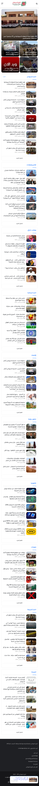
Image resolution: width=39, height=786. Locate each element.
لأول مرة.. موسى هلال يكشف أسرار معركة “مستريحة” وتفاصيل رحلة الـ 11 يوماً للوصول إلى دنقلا (14, 180)
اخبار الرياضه (31, 293)
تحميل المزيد (19, 158)
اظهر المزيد (19, 348)
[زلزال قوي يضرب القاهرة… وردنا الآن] (31, 453)
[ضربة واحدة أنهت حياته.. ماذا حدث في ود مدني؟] (31, 658)
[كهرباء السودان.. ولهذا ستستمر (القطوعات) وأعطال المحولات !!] (31, 246)
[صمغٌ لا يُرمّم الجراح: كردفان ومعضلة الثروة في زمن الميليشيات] (31, 216)
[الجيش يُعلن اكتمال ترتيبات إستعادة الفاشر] (29, 49)
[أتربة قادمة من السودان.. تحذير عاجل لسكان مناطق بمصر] (31, 469)
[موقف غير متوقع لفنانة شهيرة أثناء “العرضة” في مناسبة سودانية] (31, 142)
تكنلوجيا (33, 483)
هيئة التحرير (35, 756)
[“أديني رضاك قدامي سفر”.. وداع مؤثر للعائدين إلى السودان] (31, 571)
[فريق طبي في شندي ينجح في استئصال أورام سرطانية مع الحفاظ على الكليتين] (31, 689)
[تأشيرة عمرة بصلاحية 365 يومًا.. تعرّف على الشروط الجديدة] (31, 587)
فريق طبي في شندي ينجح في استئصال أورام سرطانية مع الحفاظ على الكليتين (14, 689)
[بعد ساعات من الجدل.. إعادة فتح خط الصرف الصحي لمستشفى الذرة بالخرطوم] (31, 699)
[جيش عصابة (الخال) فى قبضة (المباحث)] (31, 238)
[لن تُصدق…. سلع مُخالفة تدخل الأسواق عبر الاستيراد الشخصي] (31, 397)
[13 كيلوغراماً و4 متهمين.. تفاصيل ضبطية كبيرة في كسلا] (31, 641)
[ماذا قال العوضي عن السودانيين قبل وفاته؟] (31, 716)
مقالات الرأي (32, 230)
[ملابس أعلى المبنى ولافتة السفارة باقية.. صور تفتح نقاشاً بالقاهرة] (31, 126)
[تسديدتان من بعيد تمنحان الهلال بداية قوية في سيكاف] (31, 325)
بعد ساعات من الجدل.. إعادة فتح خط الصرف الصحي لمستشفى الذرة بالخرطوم (14, 699)
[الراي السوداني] (19, 3)
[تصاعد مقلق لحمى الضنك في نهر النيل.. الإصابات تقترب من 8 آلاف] (31, 725)
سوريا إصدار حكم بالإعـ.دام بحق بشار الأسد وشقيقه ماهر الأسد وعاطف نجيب (14, 435)
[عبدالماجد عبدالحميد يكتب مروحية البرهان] (31, 254)
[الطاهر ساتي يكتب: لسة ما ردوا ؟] (31, 270)
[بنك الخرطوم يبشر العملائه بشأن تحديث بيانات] (31, 379)
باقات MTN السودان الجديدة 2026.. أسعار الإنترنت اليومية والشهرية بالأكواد (14, 531)
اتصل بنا (35, 764)
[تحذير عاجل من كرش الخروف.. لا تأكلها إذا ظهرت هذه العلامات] (31, 708)
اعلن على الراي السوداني (32, 767)
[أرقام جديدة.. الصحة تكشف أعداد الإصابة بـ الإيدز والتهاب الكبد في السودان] (31, 680)
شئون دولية (32, 419)
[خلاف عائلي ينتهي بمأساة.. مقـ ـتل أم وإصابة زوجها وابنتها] (31, 650)
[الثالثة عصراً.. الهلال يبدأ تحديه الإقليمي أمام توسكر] (31, 333)
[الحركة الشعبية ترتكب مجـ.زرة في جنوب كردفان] (29, 65)
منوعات (33, 547)
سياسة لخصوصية (33, 761)
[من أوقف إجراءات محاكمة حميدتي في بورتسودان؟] (31, 173)
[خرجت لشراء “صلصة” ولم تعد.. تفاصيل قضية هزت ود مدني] (31, 633)
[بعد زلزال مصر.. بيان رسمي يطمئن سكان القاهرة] (31, 445)
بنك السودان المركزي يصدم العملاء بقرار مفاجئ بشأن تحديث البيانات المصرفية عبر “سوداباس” (14, 387)
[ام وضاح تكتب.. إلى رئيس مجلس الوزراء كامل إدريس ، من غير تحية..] (31, 278)
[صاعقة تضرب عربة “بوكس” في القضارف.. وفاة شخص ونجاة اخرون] (31, 625)
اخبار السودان (31, 77)
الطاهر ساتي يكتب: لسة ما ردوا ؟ (15, 268)
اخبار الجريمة (31, 610)
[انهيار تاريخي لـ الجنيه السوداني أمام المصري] (31, 371)
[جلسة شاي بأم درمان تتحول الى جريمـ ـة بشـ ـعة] (31, 150)
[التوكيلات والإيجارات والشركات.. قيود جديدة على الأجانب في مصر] (31, 461)
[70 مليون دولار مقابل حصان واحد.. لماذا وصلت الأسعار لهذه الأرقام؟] (31, 563)
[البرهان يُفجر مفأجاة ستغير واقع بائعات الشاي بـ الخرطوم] (31, 134)
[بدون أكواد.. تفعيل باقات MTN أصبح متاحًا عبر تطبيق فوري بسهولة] (31, 523)
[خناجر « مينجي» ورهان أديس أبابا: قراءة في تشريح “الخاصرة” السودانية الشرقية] (31, 206)
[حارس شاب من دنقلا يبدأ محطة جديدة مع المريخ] (31, 300)
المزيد (4, 76)
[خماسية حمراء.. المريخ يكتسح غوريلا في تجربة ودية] (31, 317)
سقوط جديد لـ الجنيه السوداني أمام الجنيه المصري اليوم (12, 54)
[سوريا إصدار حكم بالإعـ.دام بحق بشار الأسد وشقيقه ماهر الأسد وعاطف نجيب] (31, 435)
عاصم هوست (8, 777)
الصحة (33, 672)
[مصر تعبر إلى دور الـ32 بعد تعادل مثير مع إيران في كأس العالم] (31, 341)
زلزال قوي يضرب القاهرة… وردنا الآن (14, 450)
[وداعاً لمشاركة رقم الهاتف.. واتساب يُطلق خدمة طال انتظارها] (31, 499)
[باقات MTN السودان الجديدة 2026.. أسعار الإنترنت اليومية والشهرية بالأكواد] (31, 531)
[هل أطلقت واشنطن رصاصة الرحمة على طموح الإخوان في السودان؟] (31, 190)
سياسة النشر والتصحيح (32, 758)
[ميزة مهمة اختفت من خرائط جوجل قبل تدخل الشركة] (31, 491)
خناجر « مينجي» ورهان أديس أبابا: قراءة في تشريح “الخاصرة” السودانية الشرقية (15, 206)
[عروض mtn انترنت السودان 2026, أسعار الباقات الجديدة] (31, 507)
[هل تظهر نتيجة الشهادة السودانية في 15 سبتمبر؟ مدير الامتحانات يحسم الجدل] (19, 25)
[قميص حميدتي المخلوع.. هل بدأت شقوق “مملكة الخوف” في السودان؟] (31, 198)
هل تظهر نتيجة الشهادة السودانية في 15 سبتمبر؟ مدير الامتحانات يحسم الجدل (14, 84)
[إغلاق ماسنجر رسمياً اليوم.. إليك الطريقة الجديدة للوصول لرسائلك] (31, 515)
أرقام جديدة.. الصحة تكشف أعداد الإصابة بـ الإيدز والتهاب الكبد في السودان (15, 680)
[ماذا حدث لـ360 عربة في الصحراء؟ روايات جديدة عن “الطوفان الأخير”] (10, 65)
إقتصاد (33, 355)
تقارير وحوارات (31, 165)
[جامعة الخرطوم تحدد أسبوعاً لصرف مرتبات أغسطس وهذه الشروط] (31, 405)
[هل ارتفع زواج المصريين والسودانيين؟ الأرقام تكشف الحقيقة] (31, 579)
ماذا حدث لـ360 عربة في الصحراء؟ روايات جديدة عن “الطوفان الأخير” (10, 70)
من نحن (36, 753)
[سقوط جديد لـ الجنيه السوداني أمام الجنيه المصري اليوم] (10, 49)
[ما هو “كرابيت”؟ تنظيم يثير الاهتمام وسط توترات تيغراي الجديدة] (31, 427)
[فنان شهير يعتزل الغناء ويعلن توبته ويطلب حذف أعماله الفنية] (31, 595)
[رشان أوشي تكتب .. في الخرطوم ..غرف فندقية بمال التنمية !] (31, 262)
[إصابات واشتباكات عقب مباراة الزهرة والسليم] (31, 309)
